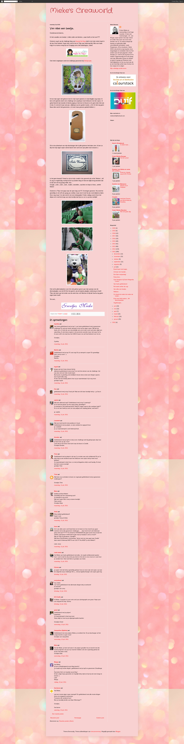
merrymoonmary (96, 731)
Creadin (114, 197)
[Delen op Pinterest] (79, 314)
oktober (116, 259)
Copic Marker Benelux (119, 210)
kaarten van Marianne (119, 184)
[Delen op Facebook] (78, 314)
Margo (56, 662)
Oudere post (100, 718)
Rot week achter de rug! (121, 286)
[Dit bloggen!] (74, 314)
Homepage (77, 718)
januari (116, 319)
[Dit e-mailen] (72, 314)
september (117, 261)
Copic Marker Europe (119, 156)
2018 (114, 233)
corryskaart (58, 580)
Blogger (118, 731)
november (117, 256)
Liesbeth (57, 420)
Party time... (117, 277)
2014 (114, 243)
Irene (55, 526)
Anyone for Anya (80, 41)
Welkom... (117, 291)
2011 (114, 251)
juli (115, 267)
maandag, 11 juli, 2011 (61, 344)
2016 (114, 238)
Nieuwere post (54, 718)
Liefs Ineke (57, 552)
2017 (114, 236)
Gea (55, 389)
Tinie (55, 454)
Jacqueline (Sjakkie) (60, 630)
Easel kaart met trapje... (121, 269)
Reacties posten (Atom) (66, 721)
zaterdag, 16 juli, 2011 (61, 710)
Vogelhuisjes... (118, 303)
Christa (56, 567)
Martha (56, 350)
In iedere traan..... (125, 144)
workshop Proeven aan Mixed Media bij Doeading (125, 200)
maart (116, 314)
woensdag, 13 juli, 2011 (61, 624)
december (117, 254)
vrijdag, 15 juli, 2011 (60, 682)
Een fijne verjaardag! (120, 274)
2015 (114, 241)
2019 (114, 230)
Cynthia (56, 324)
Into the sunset (124, 158)
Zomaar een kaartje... (120, 272)
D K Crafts (57, 597)
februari (116, 316)
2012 (114, 249)
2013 (114, 246)
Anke (56, 511)
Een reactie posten (58, 714)
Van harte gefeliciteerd (120, 284)
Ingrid (56, 366)
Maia (55, 491)
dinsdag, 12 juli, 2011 (60, 574)
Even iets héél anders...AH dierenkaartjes (122, 299)
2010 (114, 322)
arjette (56, 400)
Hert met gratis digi (125, 211)
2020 (114, 228)
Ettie (55, 645)
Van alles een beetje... (120, 289)
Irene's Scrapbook (118, 143)
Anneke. (57, 437)
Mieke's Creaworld (81, 11)
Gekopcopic (88, 61)
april (115, 311)
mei (115, 308)
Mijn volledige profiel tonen (118, 68)
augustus (117, 264)
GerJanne (57, 688)
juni (115, 306)
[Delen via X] (76, 314)
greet (56, 610)
